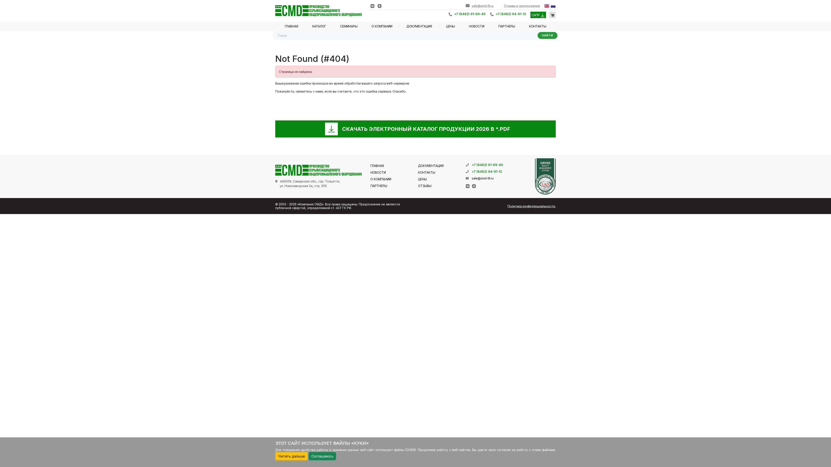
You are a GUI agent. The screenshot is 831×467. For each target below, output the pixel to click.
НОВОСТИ (476, 26)
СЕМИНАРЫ (349, 26)
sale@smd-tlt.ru (483, 6)
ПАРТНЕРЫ (506, 26)
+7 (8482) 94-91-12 (511, 14)
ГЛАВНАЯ (291, 26)
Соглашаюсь (322, 456)
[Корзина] (552, 15)
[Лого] (318, 10)
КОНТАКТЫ (537, 26)
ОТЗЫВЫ (425, 186)
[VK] (372, 6)
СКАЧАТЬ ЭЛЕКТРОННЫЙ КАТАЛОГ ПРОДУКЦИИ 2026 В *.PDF (426, 129)
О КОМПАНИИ (382, 26)
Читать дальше (291, 456)
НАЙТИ (547, 35)
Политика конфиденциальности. (531, 206)
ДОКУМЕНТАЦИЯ (419, 26)
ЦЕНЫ (450, 26)
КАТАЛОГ (319, 26)
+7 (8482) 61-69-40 (470, 14)
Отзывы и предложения (522, 6)
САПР (536, 15)
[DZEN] (380, 6)
